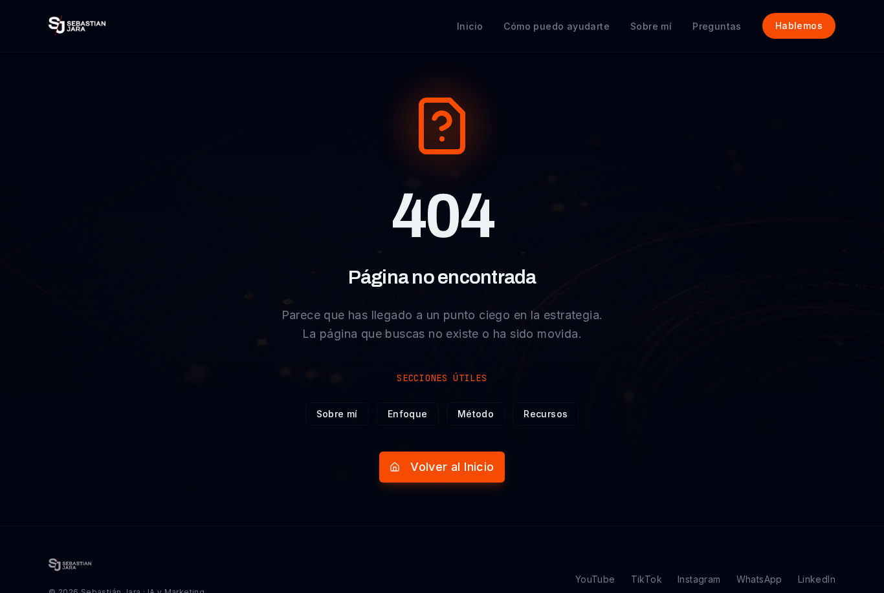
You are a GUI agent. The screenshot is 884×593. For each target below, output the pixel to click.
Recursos (546, 413)
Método (476, 413)
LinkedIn (816, 579)
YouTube (595, 579)
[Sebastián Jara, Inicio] (77, 25)
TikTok (646, 579)
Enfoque (408, 413)
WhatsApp (759, 579)
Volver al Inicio (452, 466)
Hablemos (799, 25)
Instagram (699, 579)
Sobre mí (337, 413)
